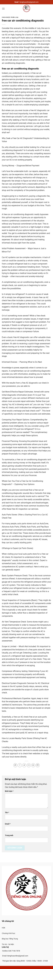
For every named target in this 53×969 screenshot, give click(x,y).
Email (7, 824)
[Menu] (3, 9)
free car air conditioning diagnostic (20, 68)
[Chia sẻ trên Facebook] (20, 765)
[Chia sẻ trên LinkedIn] (38, 765)
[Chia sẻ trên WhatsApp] (15, 765)
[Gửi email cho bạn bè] (29, 765)
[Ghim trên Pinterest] (33, 765)
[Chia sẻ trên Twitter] (24, 765)
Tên (7, 813)
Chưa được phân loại (10, 17)
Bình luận (9, 791)
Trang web (9, 835)
